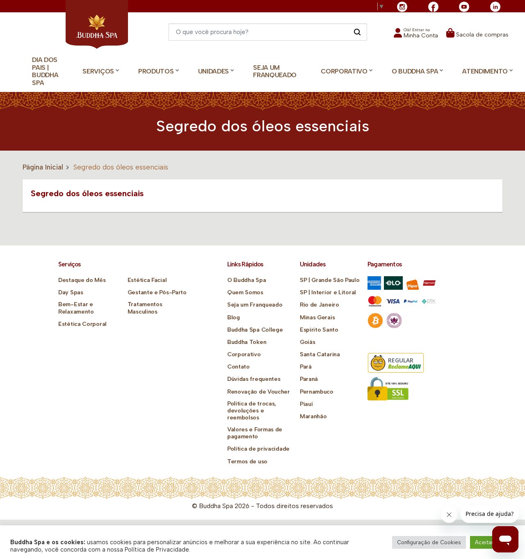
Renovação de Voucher (258, 391)
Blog (233, 317)
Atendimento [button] (485, 71)
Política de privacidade (258, 448)
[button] (416, 35)
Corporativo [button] (344, 71)
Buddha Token (246, 342)
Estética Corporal (82, 324)
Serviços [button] (98, 71)
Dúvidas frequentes (254, 379)
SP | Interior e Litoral (328, 292)
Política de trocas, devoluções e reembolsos (251, 410)
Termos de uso (247, 461)
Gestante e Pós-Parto (157, 292)
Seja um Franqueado (275, 71)
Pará (306, 366)
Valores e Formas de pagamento (254, 433)
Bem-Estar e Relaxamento (76, 308)
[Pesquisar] (357, 31)
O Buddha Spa (246, 280)
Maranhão (313, 416)
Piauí (306, 404)
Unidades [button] (213, 71)
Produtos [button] (156, 71)
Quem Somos (245, 292)
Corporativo (244, 354)
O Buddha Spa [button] (415, 71)
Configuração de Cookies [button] (429, 542)
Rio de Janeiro (319, 304)
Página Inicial (43, 167)
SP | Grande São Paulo (330, 280)
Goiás (307, 342)
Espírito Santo (319, 329)
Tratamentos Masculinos (145, 308)
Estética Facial (147, 280)
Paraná (309, 379)
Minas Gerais (317, 317)
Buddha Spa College (255, 329)
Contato (238, 366)
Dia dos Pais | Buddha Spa (45, 71)
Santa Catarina (320, 354)
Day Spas (70, 292)
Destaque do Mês (82, 280)
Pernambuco (316, 391)
